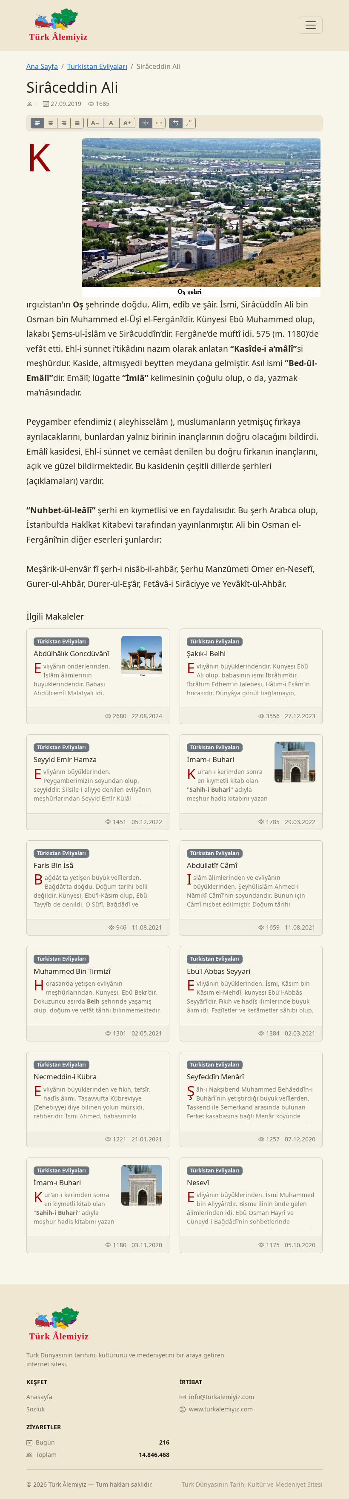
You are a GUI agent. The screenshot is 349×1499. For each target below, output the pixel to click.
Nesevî (198, 1182)
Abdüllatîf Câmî (212, 865)
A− (95, 123)
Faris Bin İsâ (53, 865)
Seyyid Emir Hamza (65, 759)
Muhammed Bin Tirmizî (72, 971)
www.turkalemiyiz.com (221, 1409)
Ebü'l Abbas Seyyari (218, 971)
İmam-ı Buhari (210, 759)
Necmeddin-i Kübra (65, 1076)
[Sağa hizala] (64, 123)
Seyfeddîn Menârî (215, 1076)
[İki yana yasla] (77, 123)
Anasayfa (39, 1397)
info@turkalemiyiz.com (221, 1397)
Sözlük (35, 1409)
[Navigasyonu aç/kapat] (311, 25)
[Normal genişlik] (176, 123)
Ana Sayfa (42, 66)
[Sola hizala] (37, 123)
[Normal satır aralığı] (145, 123)
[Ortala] (50, 123)
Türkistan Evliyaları (97, 66)
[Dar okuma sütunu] (189, 123)
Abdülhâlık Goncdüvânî (71, 653)
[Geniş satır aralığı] (159, 123)
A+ (127, 123)
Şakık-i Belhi (206, 653)
